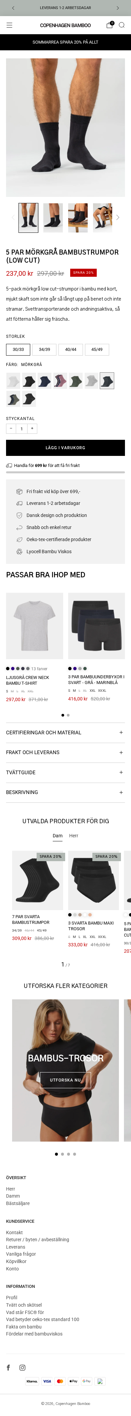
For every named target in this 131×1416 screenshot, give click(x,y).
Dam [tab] (57, 835)
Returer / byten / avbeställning (37, 1239)
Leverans (15, 1247)
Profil (11, 1297)
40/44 (70, 349)
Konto (12, 1268)
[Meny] (9, 25)
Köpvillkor (16, 1261)
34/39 (44, 349)
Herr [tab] (73, 835)
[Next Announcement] (118, 8)
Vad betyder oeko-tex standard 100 (42, 1319)
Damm (13, 1196)
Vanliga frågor (21, 1254)
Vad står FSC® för (25, 1312)
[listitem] (65, 8)
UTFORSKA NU (65, 1080)
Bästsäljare (18, 1203)
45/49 (96, 349)
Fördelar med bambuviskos (34, 1333)
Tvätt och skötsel (24, 1305)
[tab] (62, 715)
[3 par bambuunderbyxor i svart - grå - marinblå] (96, 626)
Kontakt (14, 1232)
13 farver (39, 669)
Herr (10, 1189)
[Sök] (121, 24)
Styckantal (20, 418)
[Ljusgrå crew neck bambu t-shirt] (34, 626)
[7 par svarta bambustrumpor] (37, 880)
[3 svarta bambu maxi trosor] (93, 880)
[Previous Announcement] (13, 8)
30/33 (18, 349)
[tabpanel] (65, 909)
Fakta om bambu (24, 1326)
